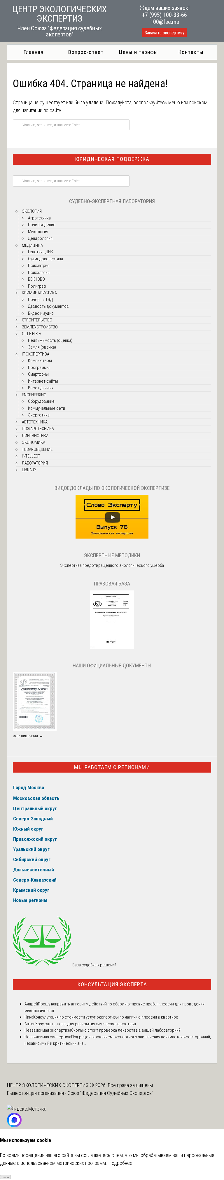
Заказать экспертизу (164, 33)
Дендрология (40, 238)
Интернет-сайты (43, 381)
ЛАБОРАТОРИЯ (35, 463)
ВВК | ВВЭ (36, 279)
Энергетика (39, 415)
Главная (33, 52)
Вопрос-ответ (86, 52)
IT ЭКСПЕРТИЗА (35, 354)
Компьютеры (40, 360)
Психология (39, 272)
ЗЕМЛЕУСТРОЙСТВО (40, 327)
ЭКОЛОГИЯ (32, 211)
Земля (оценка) (42, 347)
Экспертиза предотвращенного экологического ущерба (112, 565)
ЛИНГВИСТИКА (35, 435)
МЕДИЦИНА (32, 245)
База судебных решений (93, 965)
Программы (39, 367)
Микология (38, 231)
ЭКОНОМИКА (33, 442)
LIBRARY (29, 469)
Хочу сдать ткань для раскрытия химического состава (85, 1023)
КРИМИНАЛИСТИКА (39, 293)
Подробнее (120, 1163)
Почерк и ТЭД (40, 299)
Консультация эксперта (112, 984)
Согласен (5, 1177)
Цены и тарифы (138, 52)
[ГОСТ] (112, 647)
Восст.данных (40, 388)
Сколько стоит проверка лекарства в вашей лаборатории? (126, 1030)
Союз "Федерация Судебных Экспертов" (110, 1093)
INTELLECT (31, 456)
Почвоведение (41, 224)
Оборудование (41, 401)
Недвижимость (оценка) (50, 340)
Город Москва (28, 787)
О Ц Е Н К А (31, 333)
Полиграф (37, 286)
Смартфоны (38, 374)
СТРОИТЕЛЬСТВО (37, 320)
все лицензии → (28, 735)
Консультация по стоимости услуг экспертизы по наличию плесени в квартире (105, 1017)
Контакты (191, 52)
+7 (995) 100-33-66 (164, 14)
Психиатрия (38, 265)
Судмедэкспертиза (45, 258)
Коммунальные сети (46, 408)
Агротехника (39, 218)
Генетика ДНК (40, 251)
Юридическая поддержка (112, 159)
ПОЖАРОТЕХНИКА (38, 428)
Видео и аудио (41, 313)
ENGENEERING (34, 395)
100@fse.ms (164, 21)
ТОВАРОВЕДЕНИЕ (37, 449)
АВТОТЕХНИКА (35, 422)
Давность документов (48, 306)
